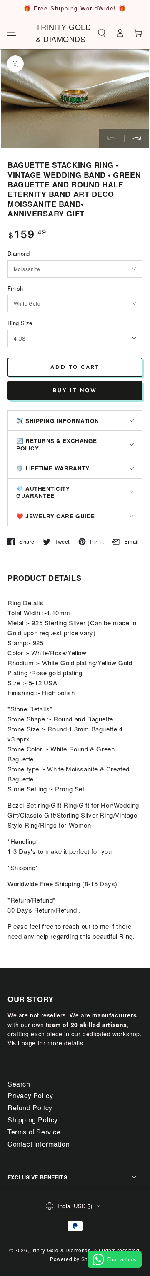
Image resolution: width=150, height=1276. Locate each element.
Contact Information (39, 1144)
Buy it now (75, 390)
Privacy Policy (30, 1095)
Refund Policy (30, 1107)
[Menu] (11, 33)
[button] (101, 33)
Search (19, 1084)
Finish (15, 288)
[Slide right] (136, 138)
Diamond (19, 253)
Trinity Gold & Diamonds (60, 1250)
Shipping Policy (33, 1119)
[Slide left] (111, 138)
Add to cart (75, 366)
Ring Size (20, 323)
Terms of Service (34, 1132)
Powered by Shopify (75, 1258)
